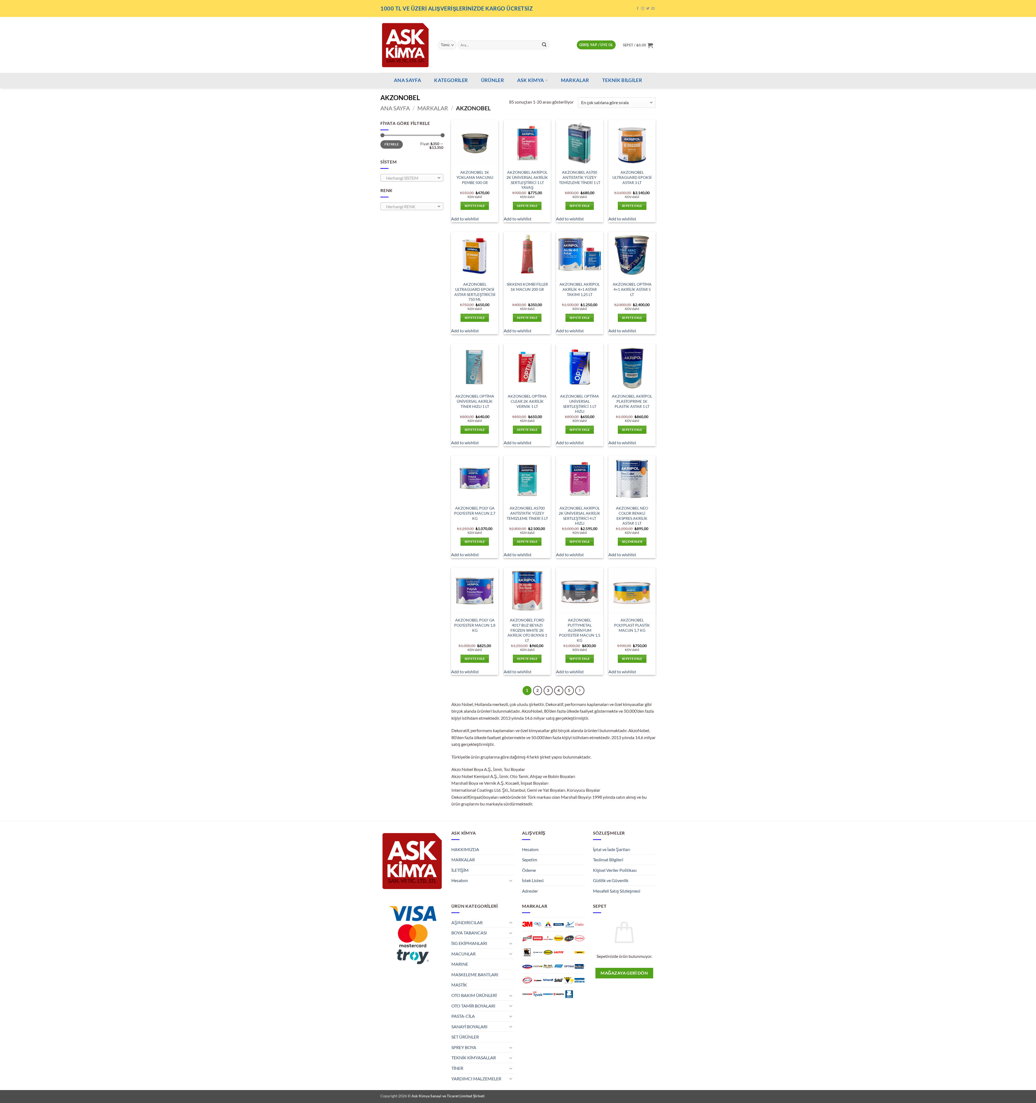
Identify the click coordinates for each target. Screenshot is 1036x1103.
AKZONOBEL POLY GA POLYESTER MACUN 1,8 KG (474, 625)
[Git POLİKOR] (579, 966)
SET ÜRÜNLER (465, 1036)
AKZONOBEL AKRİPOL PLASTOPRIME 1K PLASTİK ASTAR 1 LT (632, 401)
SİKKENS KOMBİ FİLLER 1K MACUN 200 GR (527, 287)
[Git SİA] (569, 980)
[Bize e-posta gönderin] (653, 9)
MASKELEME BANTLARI (474, 974)
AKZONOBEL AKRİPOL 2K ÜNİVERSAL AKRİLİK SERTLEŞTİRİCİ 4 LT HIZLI (579, 515)
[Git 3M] (527, 924)
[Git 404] (538, 924)
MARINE (459, 964)
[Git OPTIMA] (569, 966)
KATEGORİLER (451, 80)
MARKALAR (575, 80)
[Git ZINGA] (569, 994)
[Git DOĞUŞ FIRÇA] (548, 938)
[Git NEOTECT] (548, 966)
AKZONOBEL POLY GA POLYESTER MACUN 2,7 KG (474, 513)
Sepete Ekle (475, 205)
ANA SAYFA (407, 80)
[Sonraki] (579, 690)
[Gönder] (544, 45)
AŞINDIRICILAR (467, 922)
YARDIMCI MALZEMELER (476, 1078)
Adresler (530, 890)
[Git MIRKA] (579, 952)
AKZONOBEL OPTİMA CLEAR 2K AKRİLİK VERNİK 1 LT (527, 401)
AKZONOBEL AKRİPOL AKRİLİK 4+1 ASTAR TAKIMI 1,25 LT (580, 289)
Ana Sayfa (395, 108)
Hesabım (459, 880)
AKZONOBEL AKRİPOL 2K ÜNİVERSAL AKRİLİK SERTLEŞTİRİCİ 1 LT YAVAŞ (527, 180)
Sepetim (529, 859)
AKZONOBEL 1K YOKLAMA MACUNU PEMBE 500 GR (474, 177)
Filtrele (391, 144)
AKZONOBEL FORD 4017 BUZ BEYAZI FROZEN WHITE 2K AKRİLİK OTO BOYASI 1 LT (527, 630)
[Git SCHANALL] (548, 980)
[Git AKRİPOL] (558, 924)
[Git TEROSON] (527, 994)
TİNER (457, 1068)
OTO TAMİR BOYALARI (473, 1005)
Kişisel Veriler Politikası (615, 870)
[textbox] (410, 178)
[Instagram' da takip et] (642, 9)
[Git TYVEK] (538, 994)
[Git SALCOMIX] (527, 980)
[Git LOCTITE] (558, 952)
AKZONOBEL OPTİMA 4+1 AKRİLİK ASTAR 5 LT (632, 289)
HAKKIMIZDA (465, 849)
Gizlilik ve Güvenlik (610, 880)
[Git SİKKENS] (579, 980)
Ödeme (529, 870)
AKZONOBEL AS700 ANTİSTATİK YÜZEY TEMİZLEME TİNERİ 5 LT (527, 513)
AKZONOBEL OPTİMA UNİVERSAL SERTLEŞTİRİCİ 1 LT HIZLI (579, 404)
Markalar (432, 108)
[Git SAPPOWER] (538, 980)
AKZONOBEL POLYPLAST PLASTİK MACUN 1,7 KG (632, 625)
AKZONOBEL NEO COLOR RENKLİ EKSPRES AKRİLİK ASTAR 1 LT (632, 515)
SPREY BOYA (463, 1047)
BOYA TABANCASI (469, 932)
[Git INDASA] (527, 952)
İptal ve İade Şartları (611, 849)
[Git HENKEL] (579, 938)
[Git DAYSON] (527, 938)
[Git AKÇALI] (548, 924)
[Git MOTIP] (538, 966)
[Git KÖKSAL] (548, 952)
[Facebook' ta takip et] (637, 9)
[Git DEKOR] (538, 938)
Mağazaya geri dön (624, 973)
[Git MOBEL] (527, 966)
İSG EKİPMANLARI (469, 943)
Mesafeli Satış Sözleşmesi (616, 890)
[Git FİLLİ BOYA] (569, 938)
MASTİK (459, 984)
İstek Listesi (533, 880)
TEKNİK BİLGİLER (622, 80)
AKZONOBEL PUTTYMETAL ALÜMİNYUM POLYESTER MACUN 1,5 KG (579, 630)
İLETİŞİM (460, 870)
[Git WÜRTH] (558, 994)
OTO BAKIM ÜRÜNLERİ (474, 995)
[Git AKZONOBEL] (569, 924)
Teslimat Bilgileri (608, 859)
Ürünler (492, 80)
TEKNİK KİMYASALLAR (473, 1057)
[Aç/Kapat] (510, 880)
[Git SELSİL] (558, 980)
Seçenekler (632, 541)
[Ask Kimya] (405, 45)
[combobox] (411, 178)
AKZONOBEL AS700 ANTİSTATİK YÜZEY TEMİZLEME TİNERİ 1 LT (579, 177)
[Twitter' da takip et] (647, 9)
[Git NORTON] (558, 966)
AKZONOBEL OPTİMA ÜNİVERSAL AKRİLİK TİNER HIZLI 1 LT (474, 401)
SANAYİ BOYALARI (469, 1026)
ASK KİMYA (530, 80)
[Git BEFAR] (579, 924)
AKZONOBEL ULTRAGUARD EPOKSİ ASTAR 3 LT (632, 177)
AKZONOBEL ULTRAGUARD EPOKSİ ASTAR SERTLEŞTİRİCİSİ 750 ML (474, 292)
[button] (596, 44)
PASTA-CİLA (463, 1016)
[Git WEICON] (548, 994)
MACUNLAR (463, 953)
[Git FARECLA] (558, 938)
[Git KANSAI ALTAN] (538, 952)
